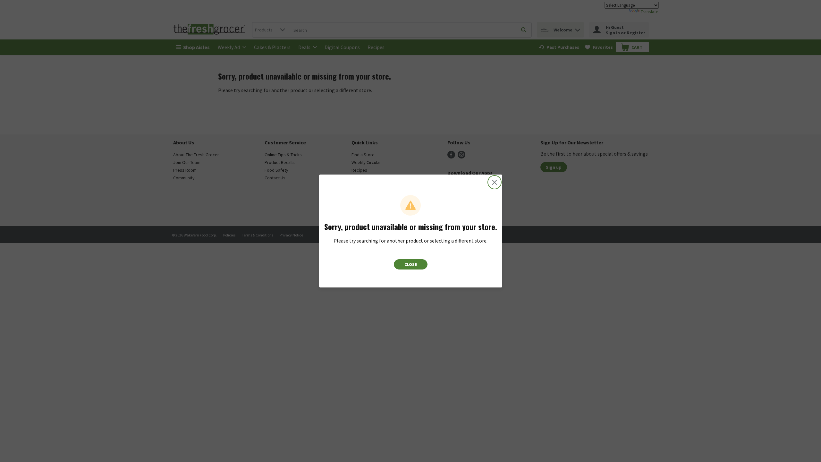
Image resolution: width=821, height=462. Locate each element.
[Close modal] (494, 182)
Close (410, 264)
